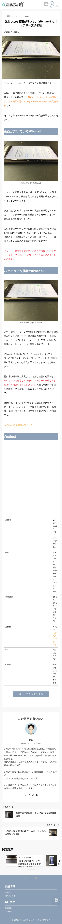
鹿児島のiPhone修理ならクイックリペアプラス (31, 920)
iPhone (26, 16)
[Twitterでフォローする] (25, 795)
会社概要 (8, 908)
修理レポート (11, 16)
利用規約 (8, 912)
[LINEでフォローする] (37, 795)
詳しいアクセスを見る (31, 694)
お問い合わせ (10, 896)
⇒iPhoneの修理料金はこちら (18, 425)
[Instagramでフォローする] (33, 795)
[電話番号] (52, 4)
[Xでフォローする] (26, 878)
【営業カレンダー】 (55, 638)
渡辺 (31, 740)
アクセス (8, 892)
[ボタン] (46, 5)
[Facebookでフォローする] (29, 795)
